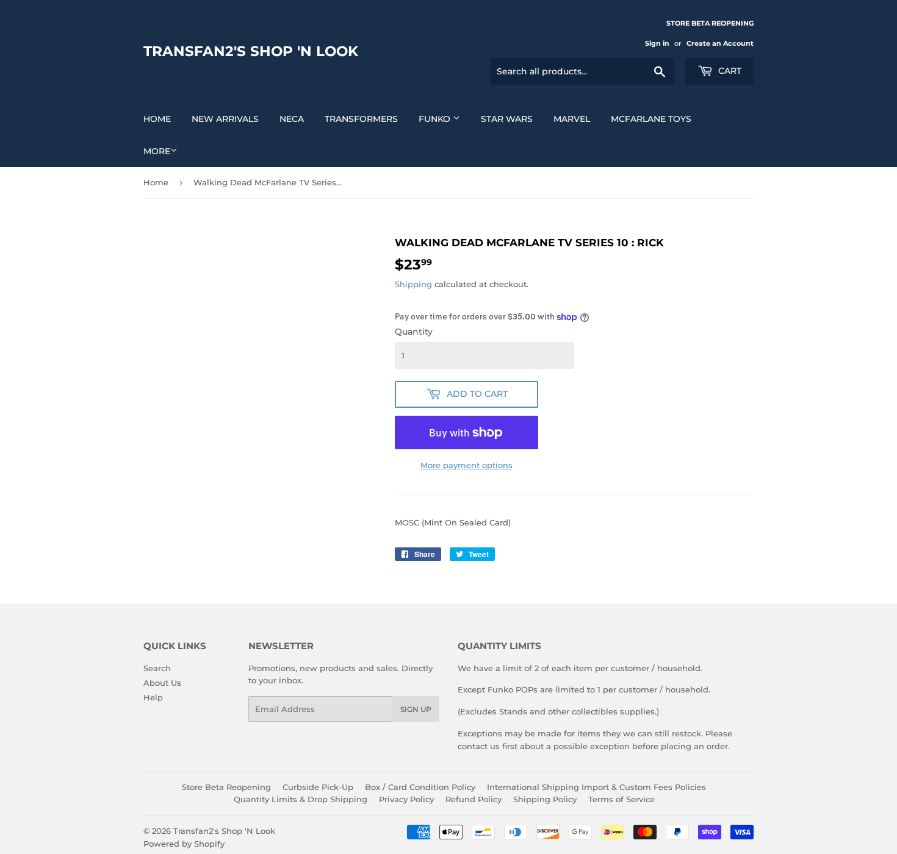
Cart (728, 70)
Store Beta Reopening (226, 787)
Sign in (657, 43)
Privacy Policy (406, 799)
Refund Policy (473, 799)
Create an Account (720, 43)
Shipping (413, 284)
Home (157, 118)
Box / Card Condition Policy (420, 787)
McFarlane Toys (651, 118)
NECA (291, 118)
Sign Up (415, 709)
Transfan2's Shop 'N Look (250, 51)
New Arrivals (225, 118)
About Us (162, 683)
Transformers (361, 118)
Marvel (571, 118)
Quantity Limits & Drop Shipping (300, 799)
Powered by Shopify (184, 844)
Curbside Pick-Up (318, 787)
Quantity (414, 331)
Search (157, 668)
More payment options (466, 465)
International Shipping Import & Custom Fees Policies (596, 787)
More (156, 151)
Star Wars (507, 118)
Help (153, 697)
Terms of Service (621, 799)
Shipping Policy (545, 799)
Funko (436, 118)
